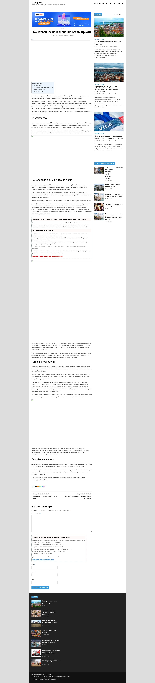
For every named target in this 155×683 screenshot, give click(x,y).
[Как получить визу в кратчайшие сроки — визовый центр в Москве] (109, 121)
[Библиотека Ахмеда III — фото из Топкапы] (99, 190)
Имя (33, 564)
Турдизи (117, 3)
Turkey (61, 35)
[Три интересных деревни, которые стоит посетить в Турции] (99, 173)
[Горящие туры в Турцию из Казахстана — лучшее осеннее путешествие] (109, 72)
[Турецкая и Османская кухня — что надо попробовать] (99, 210)
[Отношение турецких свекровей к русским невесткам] (36, 617)
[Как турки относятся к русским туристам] (109, 27)
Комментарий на (69, 35)
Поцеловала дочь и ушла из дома (43, 87)
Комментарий (36, 513)
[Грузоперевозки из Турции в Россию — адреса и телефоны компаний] (36, 656)
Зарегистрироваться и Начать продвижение (47, 256)
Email (33, 572)
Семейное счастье (39, 91)
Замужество (37, 85)
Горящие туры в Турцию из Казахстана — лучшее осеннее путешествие (106, 89)
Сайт (110, 3)
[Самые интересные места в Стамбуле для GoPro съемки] (99, 200)
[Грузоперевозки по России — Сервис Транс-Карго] (36, 666)
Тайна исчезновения (39, 89)
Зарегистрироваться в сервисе (43, 560)
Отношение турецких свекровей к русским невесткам (48, 612)
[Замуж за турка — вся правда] (36, 636)
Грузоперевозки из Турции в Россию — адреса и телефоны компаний (51, 652)
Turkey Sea (36, 2)
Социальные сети (100, 3)
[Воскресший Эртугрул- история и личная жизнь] (36, 626)
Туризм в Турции (99, 39)
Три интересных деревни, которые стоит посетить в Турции (109, 173)
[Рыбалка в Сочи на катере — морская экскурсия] (36, 646)
